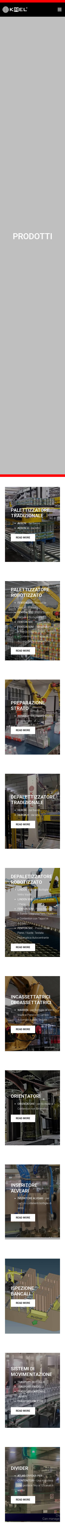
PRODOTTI (32, 236)
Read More (23, 537)
